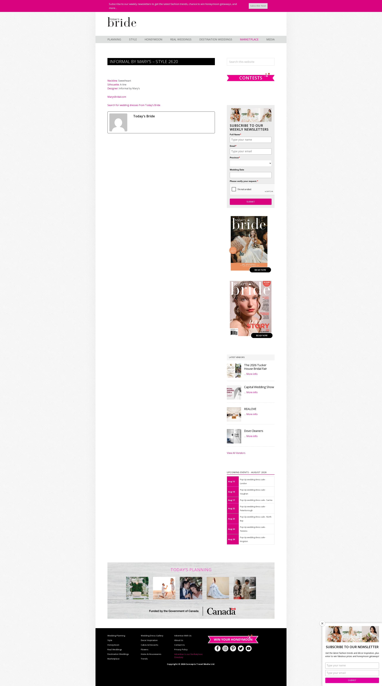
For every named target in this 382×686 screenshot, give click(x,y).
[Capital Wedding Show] (234, 392)
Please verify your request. (244, 181)
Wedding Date (237, 169)
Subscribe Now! (258, 5)
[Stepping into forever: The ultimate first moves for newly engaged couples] (164, 588)
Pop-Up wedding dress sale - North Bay (255, 518)
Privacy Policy (181, 649)
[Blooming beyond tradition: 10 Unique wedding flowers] (191, 588)
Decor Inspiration (149, 640)
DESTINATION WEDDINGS (215, 39)
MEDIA (270, 39)
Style (109, 640)
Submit (352, 680)
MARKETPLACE (249, 39)
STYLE (133, 39)
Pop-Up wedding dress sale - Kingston (253, 539)
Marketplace (113, 658)
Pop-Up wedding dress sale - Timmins (253, 529)
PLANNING (114, 39)
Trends (144, 658)
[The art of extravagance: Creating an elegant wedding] (137, 588)
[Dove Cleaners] (234, 436)
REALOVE (250, 409)
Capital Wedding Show (259, 387)
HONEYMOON (153, 39)
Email (233, 145)
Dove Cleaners (253, 431)
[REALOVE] (234, 414)
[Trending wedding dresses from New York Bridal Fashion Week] (217, 588)
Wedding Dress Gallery (152, 635)
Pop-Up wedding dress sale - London (253, 481)
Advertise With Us (183, 635)
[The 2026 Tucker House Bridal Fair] (234, 370)
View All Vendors (236, 453)
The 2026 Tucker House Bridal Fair (255, 367)
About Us (178, 640)
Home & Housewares (151, 654)
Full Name (235, 134)
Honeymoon (113, 645)
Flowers (144, 649)
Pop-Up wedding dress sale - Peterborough (253, 508)
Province (235, 157)
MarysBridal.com (116, 96)
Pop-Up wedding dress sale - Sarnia (256, 500)
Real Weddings (114, 649)
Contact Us (179, 645)
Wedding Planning (116, 635)
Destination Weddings (118, 654)
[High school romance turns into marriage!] (244, 588)
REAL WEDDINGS (180, 39)
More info (252, 374)
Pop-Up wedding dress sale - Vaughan (253, 491)
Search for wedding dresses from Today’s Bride (133, 105)
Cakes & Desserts (149, 645)
